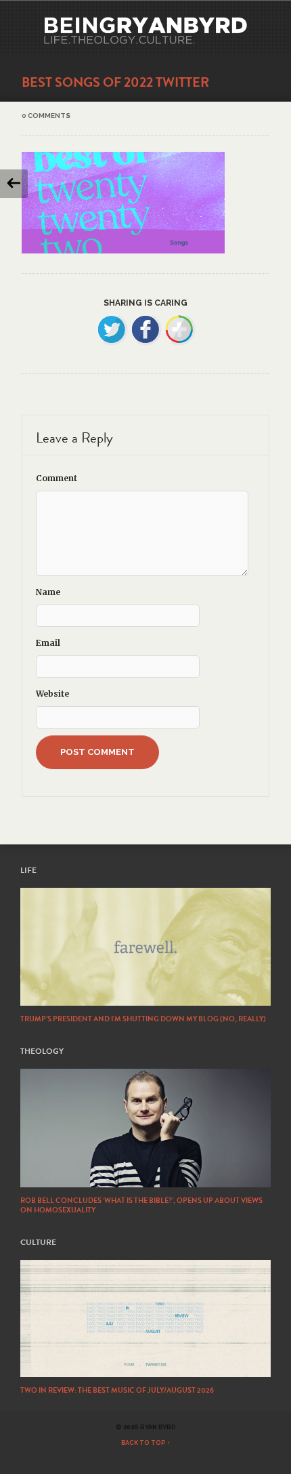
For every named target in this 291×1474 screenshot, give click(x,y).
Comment (56, 478)
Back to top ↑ (146, 1442)
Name (48, 592)
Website (52, 694)
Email (48, 643)
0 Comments (46, 115)
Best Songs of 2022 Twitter (115, 82)
